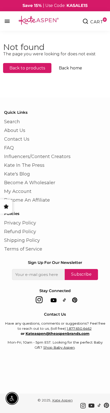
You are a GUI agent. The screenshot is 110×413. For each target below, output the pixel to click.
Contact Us (16, 139)
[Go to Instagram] (39, 301)
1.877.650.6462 (79, 328)
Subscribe (81, 274)
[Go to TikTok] (64, 301)
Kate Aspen (62, 400)
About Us (14, 130)
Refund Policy (20, 231)
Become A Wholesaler (29, 182)
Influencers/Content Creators (37, 156)
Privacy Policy (20, 223)
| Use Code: (55, 5)
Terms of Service (23, 249)
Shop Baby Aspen (59, 347)
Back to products (27, 68)
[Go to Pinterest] (74, 301)
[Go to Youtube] (53, 301)
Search (12, 122)
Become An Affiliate (27, 200)
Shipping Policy (22, 240)
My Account (17, 191)
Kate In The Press (24, 165)
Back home (70, 68)
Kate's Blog (17, 174)
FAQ (9, 148)
